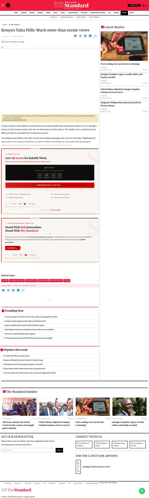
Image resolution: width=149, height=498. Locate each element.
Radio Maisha (67, 17)
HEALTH (55, 13)
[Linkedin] (121, 444)
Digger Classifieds (91, 467)
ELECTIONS (84, 13)
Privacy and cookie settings (108, 483)
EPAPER (124, 13)
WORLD (48, 13)
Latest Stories (114, 27)
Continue (12, 248)
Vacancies (37, 483)
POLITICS (32, 13)
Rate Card (28, 483)
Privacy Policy (78, 483)
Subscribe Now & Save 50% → (50, 185)
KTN (109, 13)
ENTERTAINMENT (73, 13)
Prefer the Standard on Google (14, 42)
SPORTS (63, 13)
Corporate (7, 483)
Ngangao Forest (42, 280)
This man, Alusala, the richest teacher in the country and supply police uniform (18, 425)
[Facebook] (85, 444)
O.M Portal (52, 483)
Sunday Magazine (14, 24)
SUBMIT (59, 450)
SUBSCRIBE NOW (134, 5)
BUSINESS (40, 13)
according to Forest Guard (17, 280)
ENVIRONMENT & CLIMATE (97, 13)
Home (5, 24)
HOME (16, 13)
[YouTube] (139, 444)
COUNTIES (24, 13)
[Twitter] (103, 444)
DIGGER (132, 13)
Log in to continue (56, 210)
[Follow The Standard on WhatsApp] (142, 491)
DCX (44, 483)
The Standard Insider (21, 391)
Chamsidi (66, 280)
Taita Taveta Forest (31, 280)
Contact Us (17, 483)
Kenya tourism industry (55, 280)
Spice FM (82, 17)
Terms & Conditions (92, 483)
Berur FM (95, 17)
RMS (69, 483)
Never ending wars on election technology (120, 64)
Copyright (62, 483)
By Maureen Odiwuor (8, 36)
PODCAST (116, 13)
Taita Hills (4, 280)
